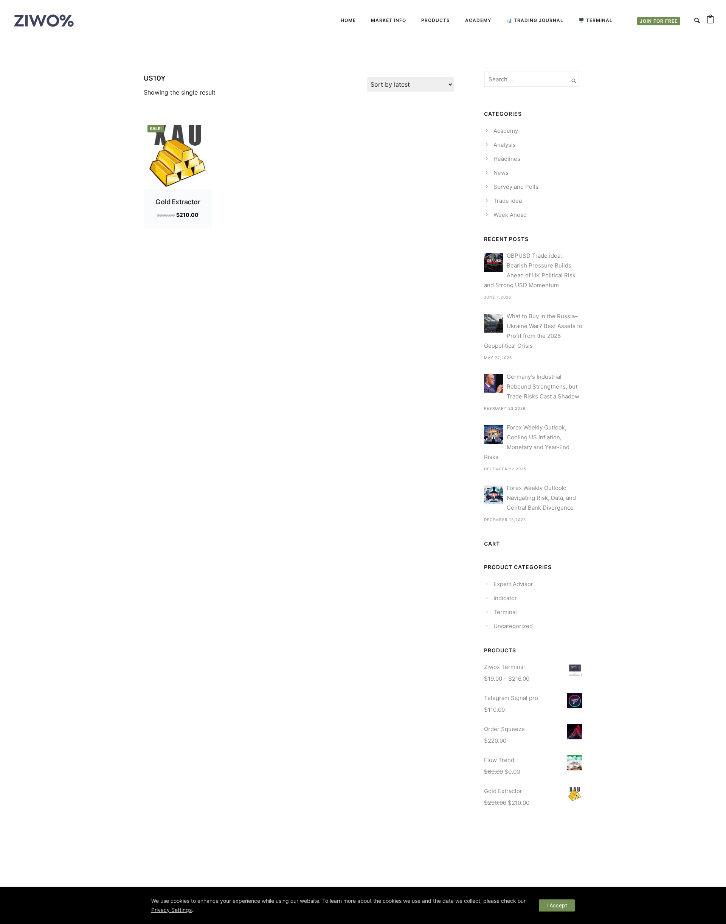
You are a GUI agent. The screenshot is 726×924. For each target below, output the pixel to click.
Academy (478, 20)
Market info (388, 20)
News (501, 172)
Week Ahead (510, 214)
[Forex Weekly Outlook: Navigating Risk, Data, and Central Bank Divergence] (493, 494)
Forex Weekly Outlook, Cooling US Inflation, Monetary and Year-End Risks (526, 442)
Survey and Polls (515, 186)
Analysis (504, 144)
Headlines (506, 158)
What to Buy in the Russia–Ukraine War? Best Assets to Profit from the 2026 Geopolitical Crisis (533, 331)
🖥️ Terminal (596, 20)
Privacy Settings (171, 910)
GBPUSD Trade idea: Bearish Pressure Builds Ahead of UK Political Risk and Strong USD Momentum (530, 270)
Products (435, 20)
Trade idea (507, 200)
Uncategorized (513, 626)
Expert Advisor (513, 584)
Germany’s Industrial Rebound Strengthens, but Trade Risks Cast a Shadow (543, 386)
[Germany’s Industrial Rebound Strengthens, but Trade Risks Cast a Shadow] (493, 383)
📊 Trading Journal (534, 20)
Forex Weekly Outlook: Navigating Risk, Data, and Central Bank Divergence (541, 497)
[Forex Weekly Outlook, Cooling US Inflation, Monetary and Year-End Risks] (493, 434)
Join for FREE (659, 21)
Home (348, 20)
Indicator (505, 598)
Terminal (505, 612)
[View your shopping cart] (710, 20)
